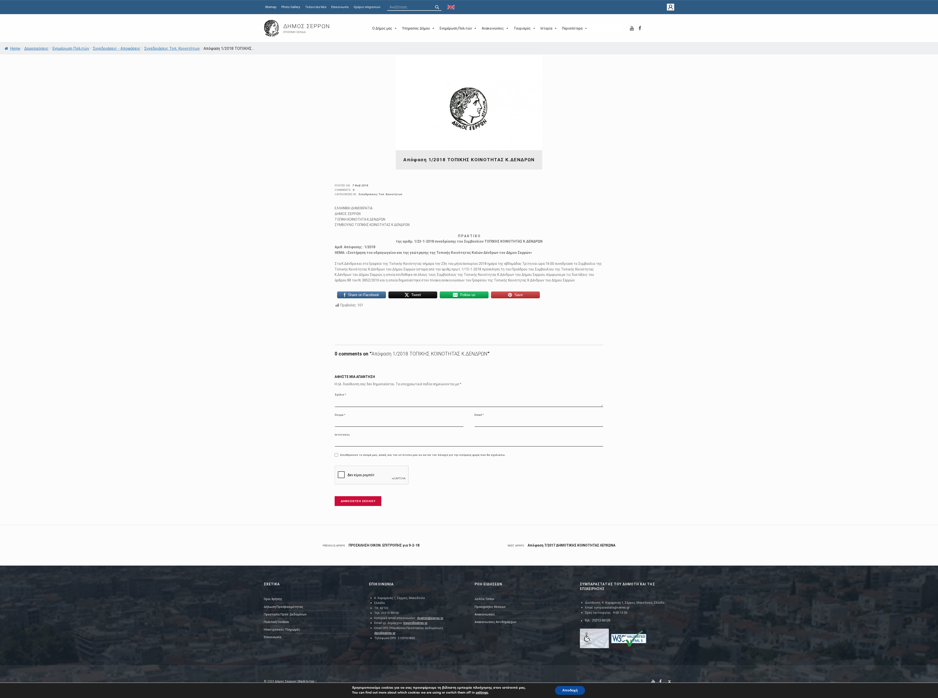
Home (15, 48)
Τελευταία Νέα (315, 7)
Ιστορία (546, 28)
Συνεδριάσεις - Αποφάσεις (116, 48)
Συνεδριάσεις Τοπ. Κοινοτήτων (172, 48)
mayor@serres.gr (415, 623)
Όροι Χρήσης (273, 599)
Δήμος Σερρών (306, 26)
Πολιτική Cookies (276, 622)
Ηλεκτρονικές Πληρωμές (282, 629)
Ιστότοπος (342, 434)
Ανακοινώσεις (493, 28)
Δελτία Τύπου (484, 599)
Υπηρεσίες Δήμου (416, 28)
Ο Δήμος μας (382, 28)
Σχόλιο (340, 394)
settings (482, 692)
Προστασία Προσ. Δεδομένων (285, 614)
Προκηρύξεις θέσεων (490, 607)
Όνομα (340, 415)
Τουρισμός (522, 28)
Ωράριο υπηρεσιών (367, 7)
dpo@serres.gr (384, 633)
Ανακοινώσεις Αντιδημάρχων (495, 622)
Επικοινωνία (340, 7)
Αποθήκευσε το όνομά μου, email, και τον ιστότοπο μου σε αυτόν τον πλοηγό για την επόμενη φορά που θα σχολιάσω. (422, 455)
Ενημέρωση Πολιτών (456, 28)
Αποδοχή (570, 690)
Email (479, 415)
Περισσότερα (572, 28)
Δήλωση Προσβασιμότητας (283, 607)
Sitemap (271, 7)
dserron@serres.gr (430, 618)
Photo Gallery (290, 7)
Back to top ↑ (307, 681)
